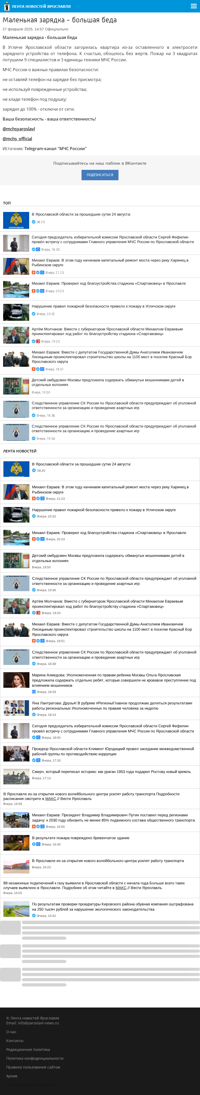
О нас (11, 1031)
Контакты (14, 1040)
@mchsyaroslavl (19, 129)
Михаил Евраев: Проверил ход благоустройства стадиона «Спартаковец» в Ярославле (109, 283)
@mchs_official (17, 139)
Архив (11, 1075)
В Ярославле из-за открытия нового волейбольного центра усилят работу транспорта (108, 861)
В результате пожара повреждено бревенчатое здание (80, 838)
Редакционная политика (28, 1049)
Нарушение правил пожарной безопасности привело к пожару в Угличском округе (104, 306)
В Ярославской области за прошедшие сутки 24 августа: (81, 214)
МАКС (50, 799)
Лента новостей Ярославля (30, 1084)
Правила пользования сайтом (33, 1067)
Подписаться (100, 175)
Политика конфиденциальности (35, 1058)
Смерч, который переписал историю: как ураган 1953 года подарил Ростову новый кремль (111, 772)
